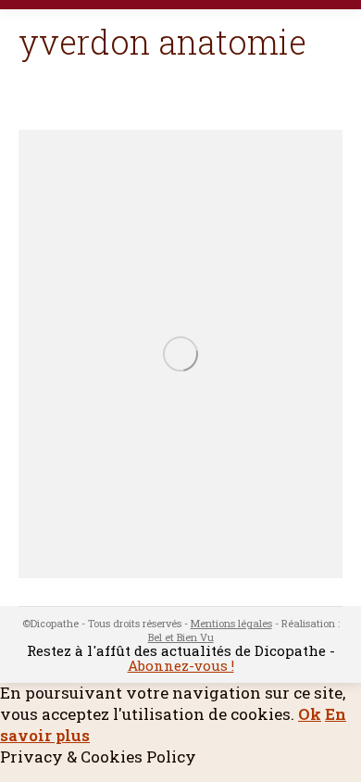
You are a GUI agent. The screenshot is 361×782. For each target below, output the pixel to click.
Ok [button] (309, 714)
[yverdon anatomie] (180, 354)
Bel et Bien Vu (181, 637)
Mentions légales (231, 623)
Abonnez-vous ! (181, 665)
